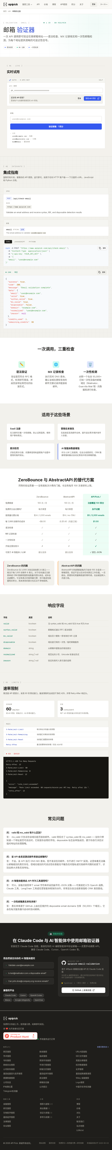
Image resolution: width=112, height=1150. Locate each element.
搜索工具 (26, 4)
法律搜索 (7, 1121)
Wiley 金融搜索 (82, 1078)
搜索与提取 (46, 1104)
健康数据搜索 (9, 1078)
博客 (54, 4)
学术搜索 (7, 1056)
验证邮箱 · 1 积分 (56, 126)
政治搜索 (43, 1078)
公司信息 (7, 1082)
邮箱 (12, 113)
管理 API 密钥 (91, 98)
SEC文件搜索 (81, 1056)
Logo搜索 (80, 1082)
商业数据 (45, 1108)
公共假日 (43, 1087)
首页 (5, 11)
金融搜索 (7, 1104)
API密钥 (63, 4)
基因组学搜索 (9, 1117)
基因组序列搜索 (46, 1073)
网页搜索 (7, 1051)
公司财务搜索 (9, 1069)
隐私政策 (42, 1143)
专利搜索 (7, 1060)
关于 (81, 4)
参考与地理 (46, 1117)
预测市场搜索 (45, 1060)
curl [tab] (8, 242)
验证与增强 (46, 1113)
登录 (93, 4)
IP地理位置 (8, 1087)
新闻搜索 (43, 1051)
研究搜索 (7, 1108)
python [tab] (32, 242)
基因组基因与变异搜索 (12, 1073)
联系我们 (80, 1121)
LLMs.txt (80, 1130)
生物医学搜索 (9, 1113)
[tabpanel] (56, 255)
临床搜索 (43, 1056)
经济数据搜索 (81, 1065)
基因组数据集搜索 (83, 1073)
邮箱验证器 (44, 1082)
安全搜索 (7, 1126)
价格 (46, 4)
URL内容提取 (81, 1051)
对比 (78, 1113)
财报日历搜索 (45, 1069)
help (101, 80)
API (38, 4)
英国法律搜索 (81, 1060)
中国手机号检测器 (83, 1087)
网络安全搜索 (9, 1065)
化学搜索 (79, 1069)
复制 (104, 248)
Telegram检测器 (10, 1091)
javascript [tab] (19, 242)
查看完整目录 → (103, 1047)
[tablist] (21, 241)
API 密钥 (13, 86)
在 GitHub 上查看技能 (81, 990)
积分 (73, 4)
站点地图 (80, 1126)
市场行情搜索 (45, 1065)
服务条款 (52, 1143)
